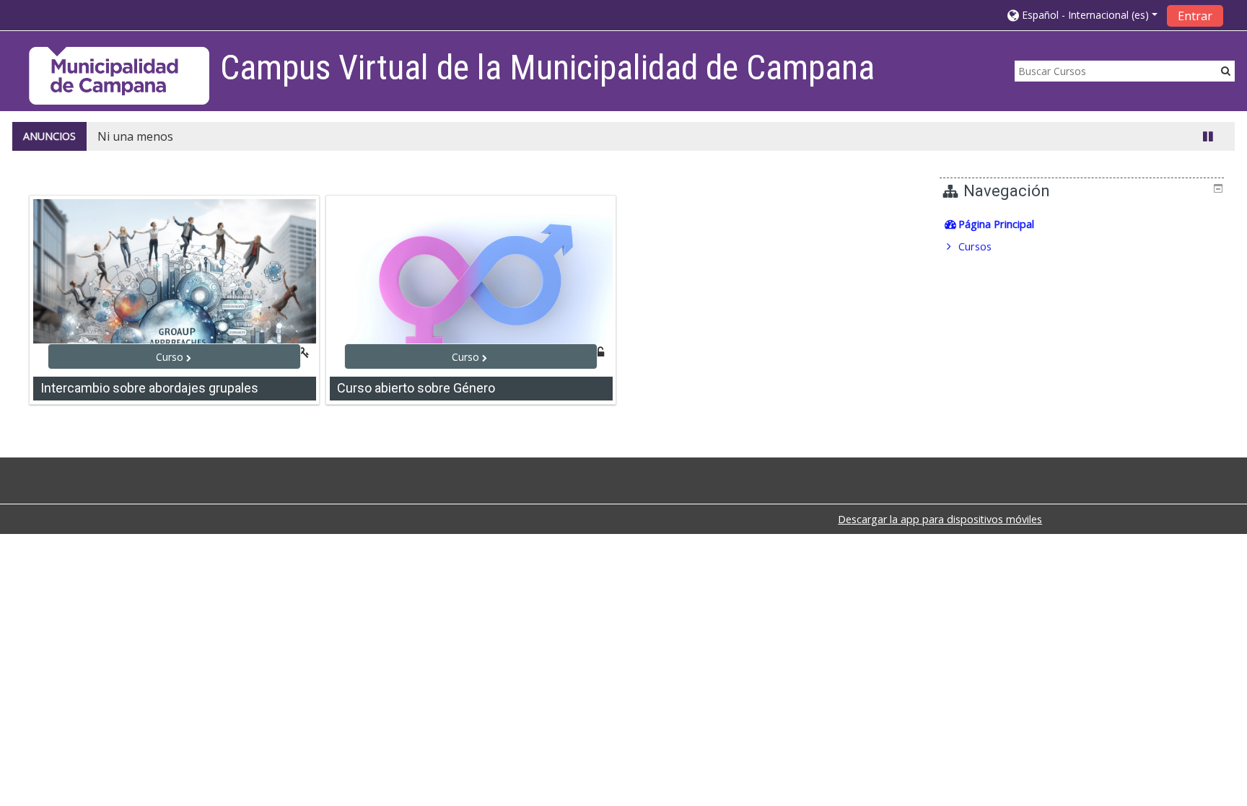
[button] (1082, 15)
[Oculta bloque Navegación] (1218, 188)
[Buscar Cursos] (1225, 70)
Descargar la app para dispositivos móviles (940, 519)
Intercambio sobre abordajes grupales (149, 387)
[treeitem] (1083, 224)
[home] (119, 75)
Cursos (975, 246)
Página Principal (996, 224)
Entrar (1195, 16)
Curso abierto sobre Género (416, 387)
